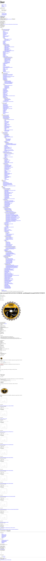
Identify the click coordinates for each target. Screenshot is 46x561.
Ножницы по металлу (6, 53)
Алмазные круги (7, 222)
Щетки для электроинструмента (8, 255)
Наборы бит (6, 155)
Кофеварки (6, 171)
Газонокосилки (6, 159)
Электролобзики (5, 88)
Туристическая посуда (6, 112)
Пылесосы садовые (7, 161)
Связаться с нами (4, 536)
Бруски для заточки (5, 33)
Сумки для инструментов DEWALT (10, 247)
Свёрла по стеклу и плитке (9, 244)
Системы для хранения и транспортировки (10, 246)
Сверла (5, 128)
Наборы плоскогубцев (7, 48)
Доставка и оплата (4, 4)
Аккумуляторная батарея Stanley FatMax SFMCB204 (6, 470)
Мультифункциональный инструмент (9, 150)
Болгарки (6, 145)
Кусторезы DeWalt (7, 205)
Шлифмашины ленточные (9, 143)
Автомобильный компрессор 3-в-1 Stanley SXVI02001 (7, 405)
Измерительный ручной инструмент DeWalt (10, 190)
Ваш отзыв (1, 363)
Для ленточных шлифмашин (9, 252)
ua (4, 16)
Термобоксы (4, 110)
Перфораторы (5, 78)
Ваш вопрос (2, 381)
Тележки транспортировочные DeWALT (11, 248)
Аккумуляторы (6, 135)
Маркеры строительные (7, 59)
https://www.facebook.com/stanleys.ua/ (4, 529)
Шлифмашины (5, 79)
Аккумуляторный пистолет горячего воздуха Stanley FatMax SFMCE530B (9, 509)
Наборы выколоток (7, 45)
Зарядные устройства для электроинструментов (9, 95)
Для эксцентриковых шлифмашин (10, 253)
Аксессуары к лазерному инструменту (9, 119)
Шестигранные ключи (7, 40)
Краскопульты (6, 146)
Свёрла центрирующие (9, 245)
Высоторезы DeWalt (7, 202)
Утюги (5, 178)
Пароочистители (7, 164)
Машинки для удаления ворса (8, 173)
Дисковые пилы (8, 140)
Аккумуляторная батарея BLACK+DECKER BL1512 (6, 431)
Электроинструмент (5, 133)
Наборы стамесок (7, 49)
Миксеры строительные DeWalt (8, 274)
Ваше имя (1, 379)
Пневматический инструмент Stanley (7, 108)
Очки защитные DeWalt (7, 208)
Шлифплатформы (8, 254)
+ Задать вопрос (2, 375)
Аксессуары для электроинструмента (9, 153)
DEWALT (3, 542)
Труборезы (4, 71)
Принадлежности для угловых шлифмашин (11, 219)
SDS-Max (7, 225)
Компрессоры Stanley (5, 104)
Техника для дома (5, 163)
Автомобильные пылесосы (8, 165)
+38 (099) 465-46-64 (10, 24)
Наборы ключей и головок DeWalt (9, 192)
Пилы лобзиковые (8, 139)
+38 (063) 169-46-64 (4, 14)
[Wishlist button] (0, 326)
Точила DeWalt (6, 284)
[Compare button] (1, 326)
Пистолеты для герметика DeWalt (9, 278)
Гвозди (5, 120)
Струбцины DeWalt (7, 197)
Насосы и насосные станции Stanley (7, 106)
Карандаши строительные (8, 58)
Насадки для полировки (7, 229)
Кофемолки (6, 172)
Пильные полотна (7, 127)
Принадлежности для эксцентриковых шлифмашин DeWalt (13, 220)
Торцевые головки (5, 69)
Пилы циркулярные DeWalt (9, 258)
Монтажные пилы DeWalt (9, 261)
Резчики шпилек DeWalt (8, 281)
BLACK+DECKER (4, 541)
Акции (2, 537)
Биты (3, 31)
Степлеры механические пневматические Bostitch (9, 185)
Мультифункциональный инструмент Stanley (8, 76)
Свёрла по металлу (8, 243)
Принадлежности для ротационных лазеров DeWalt (12, 218)
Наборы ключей (7, 47)
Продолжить (2, 382)
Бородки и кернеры (5, 32)
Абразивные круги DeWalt (8, 209)
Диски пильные (6, 122)
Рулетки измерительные (7, 60)
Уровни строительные (7, 61)
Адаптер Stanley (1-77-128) (3, 418)
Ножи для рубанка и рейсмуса (8, 230)
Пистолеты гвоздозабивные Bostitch (7, 183)
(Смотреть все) (6, 327)
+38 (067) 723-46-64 (4, 13)
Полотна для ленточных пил (9, 237)
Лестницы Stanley (5, 105)
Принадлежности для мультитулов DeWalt (11, 216)
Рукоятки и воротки (5, 56)
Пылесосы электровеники (8, 176)
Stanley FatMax (5, 75)
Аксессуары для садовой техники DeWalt (10, 201)
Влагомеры (4, 96)
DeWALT (5, 323)
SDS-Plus (7, 226)
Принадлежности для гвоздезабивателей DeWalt (12, 214)
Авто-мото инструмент (6, 30)
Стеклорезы (4, 65)
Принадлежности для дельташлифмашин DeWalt (12, 215)
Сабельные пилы (7, 87)
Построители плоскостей (8, 99)
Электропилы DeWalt (7, 206)
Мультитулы (4, 43)
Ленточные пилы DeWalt (9, 262)
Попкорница (6, 175)
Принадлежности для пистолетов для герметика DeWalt (13, 217)
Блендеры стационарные (8, 168)
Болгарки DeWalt (7, 270)
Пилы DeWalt (6, 257)
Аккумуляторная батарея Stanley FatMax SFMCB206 (6, 483)
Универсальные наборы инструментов (9, 50)
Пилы (5, 137)
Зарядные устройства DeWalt (8, 273)
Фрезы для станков (7, 130)
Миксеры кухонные (7, 174)
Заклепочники (5, 34)
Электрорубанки (5, 94)
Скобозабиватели (5, 63)
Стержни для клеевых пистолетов (9, 129)
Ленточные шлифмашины (8, 81)
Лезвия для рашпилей (7, 124)
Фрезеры (4, 93)
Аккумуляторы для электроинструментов (8, 101)
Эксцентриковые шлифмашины (8, 83)
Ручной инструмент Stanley (5, 540)
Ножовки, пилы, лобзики (6, 151)
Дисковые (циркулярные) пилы (8, 85)
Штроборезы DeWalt (7, 285)
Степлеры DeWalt (7, 196)
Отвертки (4, 54)
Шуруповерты (5, 77)
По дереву (7, 233)
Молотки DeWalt (7, 191)
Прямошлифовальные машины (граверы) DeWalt (12, 266)
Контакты (3, 6)
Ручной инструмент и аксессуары (7, 152)
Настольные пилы (7, 86)
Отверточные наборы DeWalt (8, 195)
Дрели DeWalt (6, 272)
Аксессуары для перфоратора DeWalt (10, 213)
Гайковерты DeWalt (7, 271)
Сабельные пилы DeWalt (9, 260)
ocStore (4, 557)
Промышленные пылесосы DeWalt (9, 279)
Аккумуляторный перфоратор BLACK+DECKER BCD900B (7, 496)
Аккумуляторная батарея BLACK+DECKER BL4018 (6, 444)
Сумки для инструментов (6, 66)
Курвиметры (4, 41)
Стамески (4, 64)
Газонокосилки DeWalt (7, 204)
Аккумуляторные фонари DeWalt (9, 269)
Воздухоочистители (7, 169)
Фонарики (4, 113)
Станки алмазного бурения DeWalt (9, 283)
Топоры (4, 68)
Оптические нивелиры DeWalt (8, 276)
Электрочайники (7, 179)
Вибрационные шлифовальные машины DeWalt (12, 267)
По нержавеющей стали (9, 234)
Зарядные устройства (7, 136)
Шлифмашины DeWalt (7, 263)
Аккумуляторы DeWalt (7, 268)
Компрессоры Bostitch (6, 182)
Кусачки (4, 42)
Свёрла (5, 240)
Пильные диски (6, 231)
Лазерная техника (5, 97)
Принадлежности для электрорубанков (11, 221)
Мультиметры (5, 92)
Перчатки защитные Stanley (6, 117)
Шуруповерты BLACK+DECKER (9, 149)
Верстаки (6, 154)
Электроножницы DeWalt (8, 287)
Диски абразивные (7, 121)
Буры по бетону (6, 224)
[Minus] (0, 408)
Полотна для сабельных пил (9, 239)
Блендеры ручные (7, 167)
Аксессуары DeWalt (4, 290)
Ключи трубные (7, 39)
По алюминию (8, 232)
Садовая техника (5, 199)
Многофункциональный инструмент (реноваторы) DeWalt (12, 275)
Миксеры (6, 125)
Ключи (4, 37)
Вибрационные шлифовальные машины (11, 144)
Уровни (5, 157)
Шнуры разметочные (7, 62)
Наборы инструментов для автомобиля (9, 46)
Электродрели (5, 89)
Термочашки (4, 111)
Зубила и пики (6, 227)
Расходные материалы (6, 118)
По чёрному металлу (8, 235)
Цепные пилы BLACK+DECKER (9, 162)
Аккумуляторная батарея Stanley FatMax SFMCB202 (6, 457)
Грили (5, 170)
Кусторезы (6, 160)
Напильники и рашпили (6, 51)
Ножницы (4, 52)
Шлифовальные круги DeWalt (9, 211)
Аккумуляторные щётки (8, 166)
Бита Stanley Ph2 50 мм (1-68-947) (4, 522)
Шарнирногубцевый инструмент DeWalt (10, 198)
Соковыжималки (7, 177)
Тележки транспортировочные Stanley (8, 67)
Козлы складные (7, 228)
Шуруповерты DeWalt (7, 286)
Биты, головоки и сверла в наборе (9, 223)
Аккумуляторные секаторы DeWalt (9, 200)
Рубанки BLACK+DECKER (8, 148)
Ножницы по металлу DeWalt (8, 193)
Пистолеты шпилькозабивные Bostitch (8, 184)
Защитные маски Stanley (6, 116)
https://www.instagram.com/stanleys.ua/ (13, 529)
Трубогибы (4, 70)
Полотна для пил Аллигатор (9, 238)
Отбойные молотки (5, 90)
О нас (2, 5)
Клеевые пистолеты (5, 36)
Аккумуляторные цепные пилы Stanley (8, 74)
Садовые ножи (5, 109)
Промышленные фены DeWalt (8, 280)
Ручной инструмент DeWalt (6, 188)
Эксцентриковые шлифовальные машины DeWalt (12, 265)
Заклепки (6, 123)
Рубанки (4, 55)
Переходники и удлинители (8, 126)
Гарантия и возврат (4, 535)
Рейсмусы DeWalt (7, 282)
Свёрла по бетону (8, 242)
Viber (3, 556)
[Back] (3, 38)
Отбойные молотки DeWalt (8, 277)
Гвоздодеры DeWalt (7, 189)
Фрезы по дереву (7, 249)
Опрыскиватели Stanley (6, 107)
